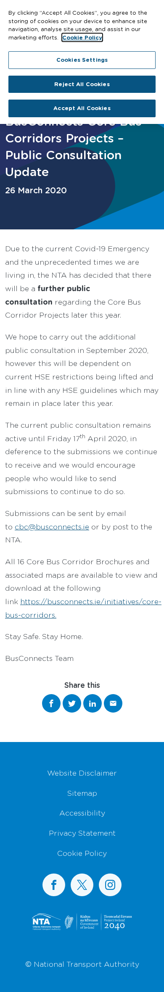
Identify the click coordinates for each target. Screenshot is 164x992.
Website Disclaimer (82, 772)
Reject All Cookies (81, 84)
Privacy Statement (82, 832)
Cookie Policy (82, 853)
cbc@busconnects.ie (52, 526)
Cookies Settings (82, 59)
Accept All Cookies (81, 108)
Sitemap (82, 792)
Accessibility (82, 812)
